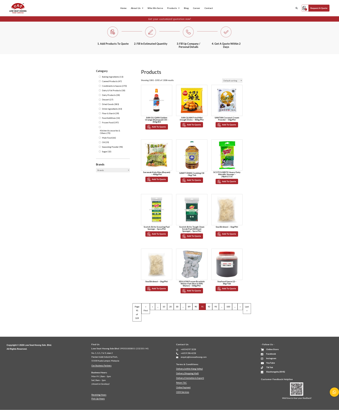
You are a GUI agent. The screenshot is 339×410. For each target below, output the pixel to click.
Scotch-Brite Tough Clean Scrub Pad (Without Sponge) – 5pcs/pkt (191, 228)
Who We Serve (155, 8)
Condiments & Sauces (114, 86)
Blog (186, 8)
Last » (247, 308)
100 (228, 306)
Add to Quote (159, 126)
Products (172, 8)
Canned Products (112, 81)
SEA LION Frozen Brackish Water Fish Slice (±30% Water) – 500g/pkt (192, 283)
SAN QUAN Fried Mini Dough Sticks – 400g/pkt (192, 118)
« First (146, 308)
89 (189, 306)
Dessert (107, 99)
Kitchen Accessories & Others (110, 131)
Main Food (109, 137)
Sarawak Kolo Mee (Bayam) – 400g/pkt (156, 173)
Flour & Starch (110, 113)
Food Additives (111, 118)
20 (170, 306)
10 (164, 306)
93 (215, 306)
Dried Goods (110, 104)
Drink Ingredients (112, 109)
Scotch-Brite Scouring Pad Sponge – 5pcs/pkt (157, 227)
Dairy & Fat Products (113, 90)
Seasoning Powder (112, 147)
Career (196, 8)
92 (209, 306)
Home (123, 8)
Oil (105, 142)
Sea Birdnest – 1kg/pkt (227, 226)
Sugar (106, 151)
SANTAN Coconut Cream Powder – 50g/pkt (227, 118)
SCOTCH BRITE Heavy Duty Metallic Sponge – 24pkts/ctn (226, 174)
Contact (208, 8)
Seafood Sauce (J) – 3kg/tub (226, 282)
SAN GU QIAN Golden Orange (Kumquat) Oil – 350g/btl (156, 119)
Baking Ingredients (112, 76)
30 (177, 306)
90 (196, 306)
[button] (296, 8)
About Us (136, 8)
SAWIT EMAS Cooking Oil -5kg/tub (191, 174)
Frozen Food (110, 122)
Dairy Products (111, 95)
